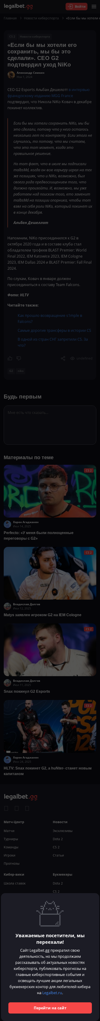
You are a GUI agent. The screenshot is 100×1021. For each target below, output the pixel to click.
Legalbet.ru (52, 992)
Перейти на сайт (50, 1008)
